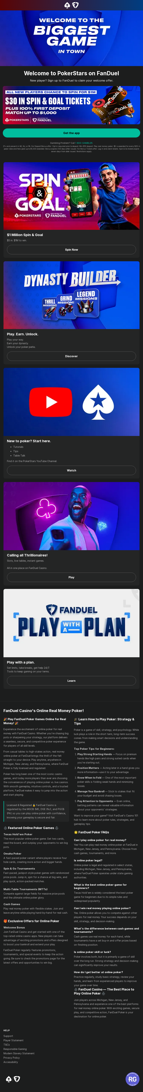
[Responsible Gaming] (133, 1079)
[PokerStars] (12, 1079)
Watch (71, 470)
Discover (71, 356)
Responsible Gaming (15, 1048)
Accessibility (10, 1062)
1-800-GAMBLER (83, 143)
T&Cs (6, 1044)
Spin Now (71, 249)
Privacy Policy (11, 1057)
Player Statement (13, 1040)
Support (8, 1035)
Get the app (71, 133)
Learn (71, 680)
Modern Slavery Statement (19, 1053)
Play (71, 577)
